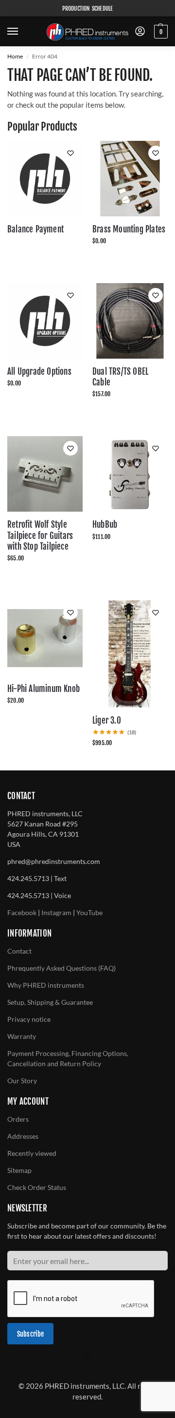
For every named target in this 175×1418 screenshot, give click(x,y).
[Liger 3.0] (130, 654)
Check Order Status (36, 1187)
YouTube (89, 912)
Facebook (21, 912)
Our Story (22, 1080)
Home (15, 56)
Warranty (21, 1036)
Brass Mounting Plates (128, 229)
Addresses (22, 1136)
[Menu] (21, 31)
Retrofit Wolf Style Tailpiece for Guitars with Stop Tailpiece (40, 535)
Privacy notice (29, 1019)
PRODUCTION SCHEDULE (87, 8)
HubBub (104, 524)
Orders (18, 1119)
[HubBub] (130, 474)
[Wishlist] (70, 153)
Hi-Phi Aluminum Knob (43, 689)
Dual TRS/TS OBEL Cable (120, 376)
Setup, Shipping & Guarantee (50, 1002)
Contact (19, 951)
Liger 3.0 (106, 720)
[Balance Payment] (45, 178)
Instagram (56, 912)
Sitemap (19, 1170)
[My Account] (140, 31)
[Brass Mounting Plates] (130, 178)
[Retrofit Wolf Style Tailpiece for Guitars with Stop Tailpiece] (45, 474)
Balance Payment (35, 229)
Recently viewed (31, 1153)
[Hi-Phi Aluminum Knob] (45, 638)
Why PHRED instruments (45, 985)
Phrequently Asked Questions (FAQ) (61, 968)
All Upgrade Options (39, 371)
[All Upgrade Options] (45, 321)
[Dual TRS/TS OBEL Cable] (130, 321)
